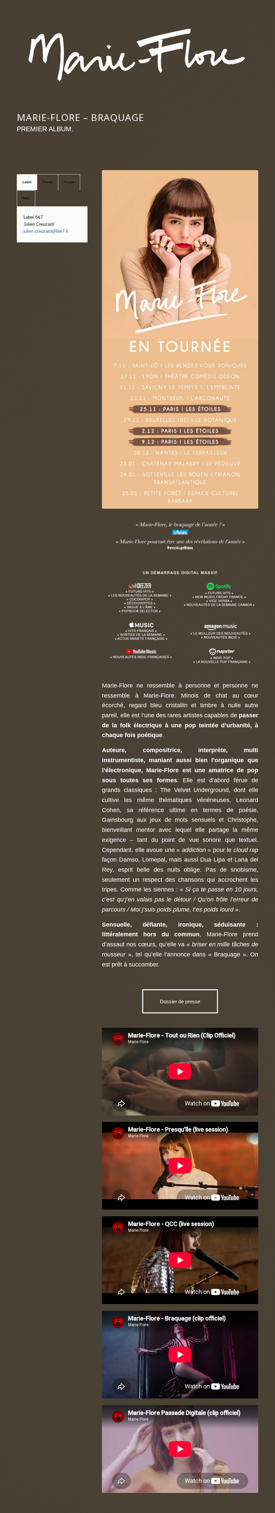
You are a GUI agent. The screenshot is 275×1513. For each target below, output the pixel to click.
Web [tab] (26, 198)
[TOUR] (180, 339)
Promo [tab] (48, 182)
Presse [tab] (69, 182)
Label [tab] (27, 182)
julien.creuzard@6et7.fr (45, 231)
